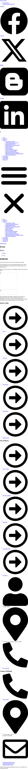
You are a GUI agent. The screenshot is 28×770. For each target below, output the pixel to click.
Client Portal (5, 158)
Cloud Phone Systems (10, 141)
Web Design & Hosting (10, 154)
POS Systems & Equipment (11, 150)
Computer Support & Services (11, 142)
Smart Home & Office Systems (12, 152)
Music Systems (8, 147)
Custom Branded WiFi (10, 143)
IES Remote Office (9, 146)
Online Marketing (9, 148)
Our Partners (5, 157)
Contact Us (5, 159)
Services (4, 140)
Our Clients (5, 156)
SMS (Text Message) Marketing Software (14, 153)
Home (4, 137)
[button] (14, 189)
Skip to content (3, 0)
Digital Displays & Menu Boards (12, 145)
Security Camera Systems (10, 151)
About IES (5, 139)
